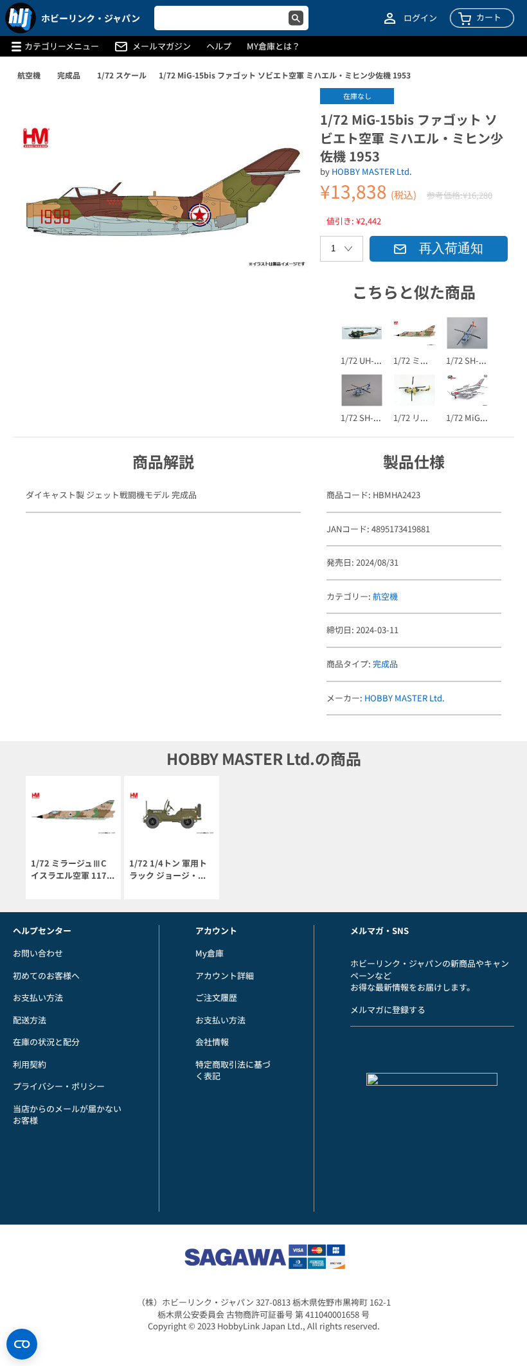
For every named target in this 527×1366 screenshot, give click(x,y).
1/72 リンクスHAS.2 (431, 417)
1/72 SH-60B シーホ (378, 417)
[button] (284, 111)
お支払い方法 (38, 997)
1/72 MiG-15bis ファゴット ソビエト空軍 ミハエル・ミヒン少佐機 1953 (285, 74)
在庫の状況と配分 (46, 1042)
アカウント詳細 (224, 975)
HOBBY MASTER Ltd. (372, 171)
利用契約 (29, 1064)
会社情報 (212, 1042)
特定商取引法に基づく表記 (233, 1070)
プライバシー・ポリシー (59, 1086)
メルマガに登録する (387, 1009)
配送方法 (29, 1020)
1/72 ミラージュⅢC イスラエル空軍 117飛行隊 (73, 869)
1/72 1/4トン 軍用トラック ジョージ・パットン (168, 869)
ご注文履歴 (216, 997)
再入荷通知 (451, 248)
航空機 (28, 74)
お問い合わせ (38, 953)
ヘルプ (218, 46)
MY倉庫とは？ (273, 46)
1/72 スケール (122, 74)
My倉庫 (209, 953)
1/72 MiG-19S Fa (477, 417)
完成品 (68, 74)
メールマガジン (161, 46)
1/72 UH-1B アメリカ (380, 360)
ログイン (420, 18)
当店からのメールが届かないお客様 (67, 1114)
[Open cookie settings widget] (21, 1344)
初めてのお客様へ (46, 975)
